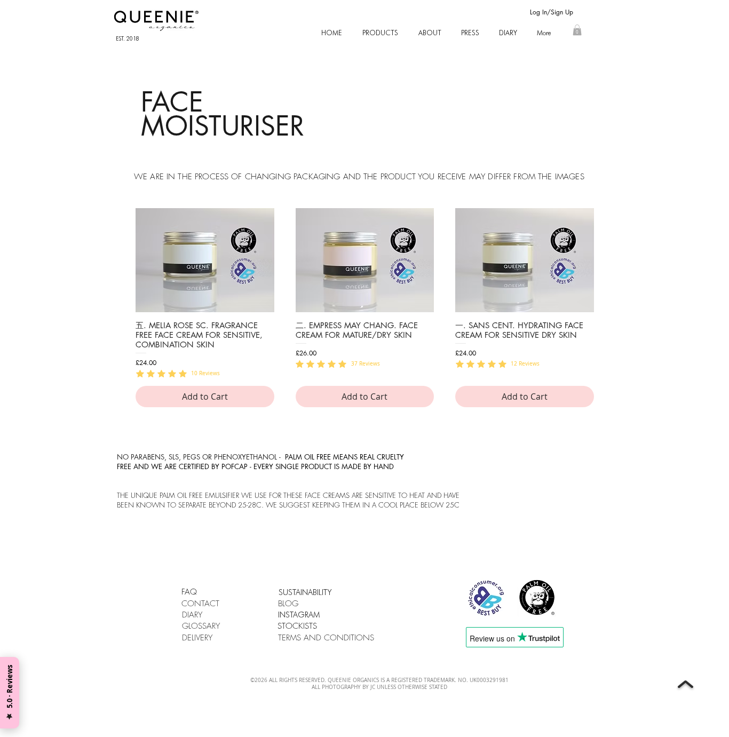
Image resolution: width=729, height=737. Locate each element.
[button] (380, 32)
